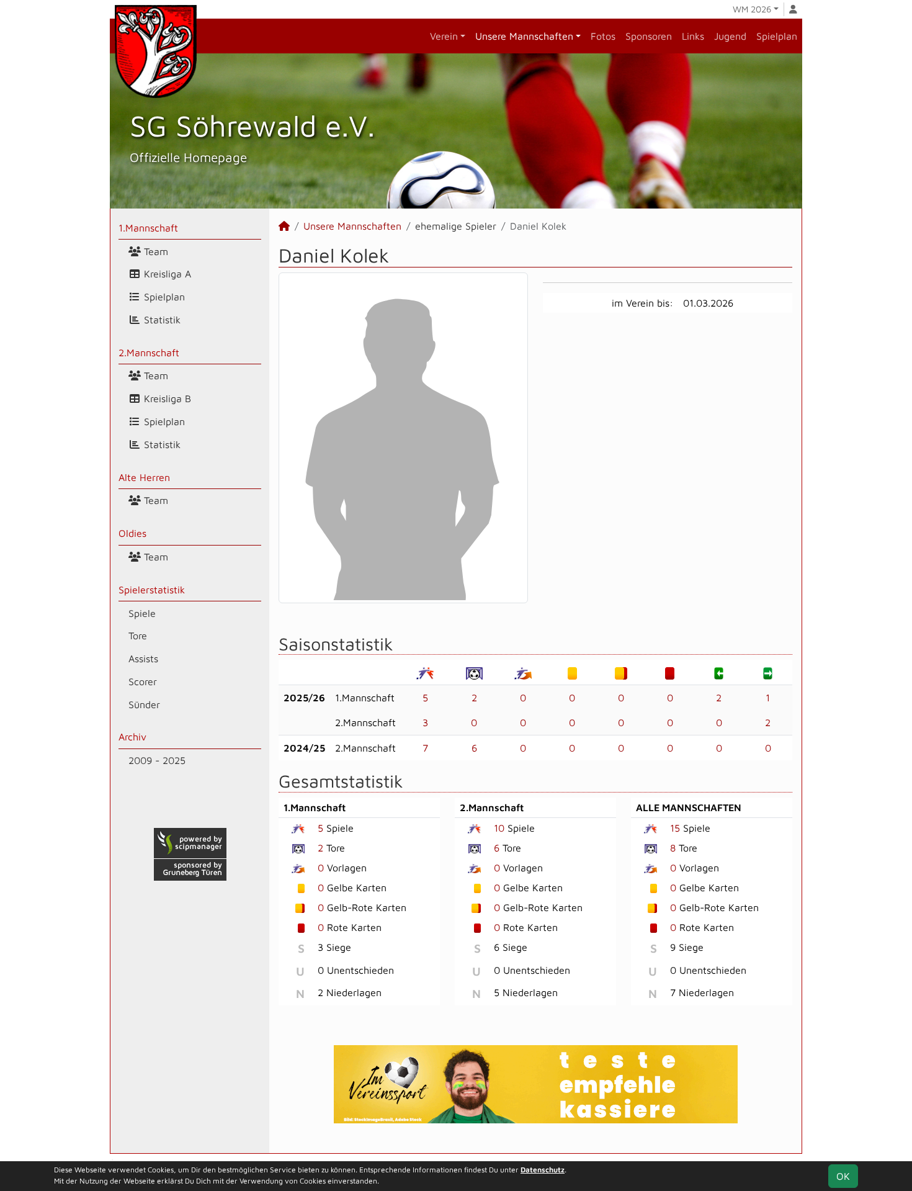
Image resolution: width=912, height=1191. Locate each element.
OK (843, 1176)
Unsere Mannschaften (524, 36)
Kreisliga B (166, 398)
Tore (137, 635)
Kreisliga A (166, 273)
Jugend (730, 36)
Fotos (603, 36)
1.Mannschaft (148, 227)
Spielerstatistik (151, 589)
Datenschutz (543, 1169)
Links (693, 36)
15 (675, 828)
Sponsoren (648, 36)
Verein (444, 36)
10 (499, 828)
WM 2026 (752, 9)
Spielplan (776, 36)
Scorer (142, 681)
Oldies (132, 533)
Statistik (161, 319)
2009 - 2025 (157, 760)
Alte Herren (144, 477)
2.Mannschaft (148, 352)
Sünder (144, 704)
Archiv (132, 736)
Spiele (142, 613)
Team (154, 251)
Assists (143, 658)
